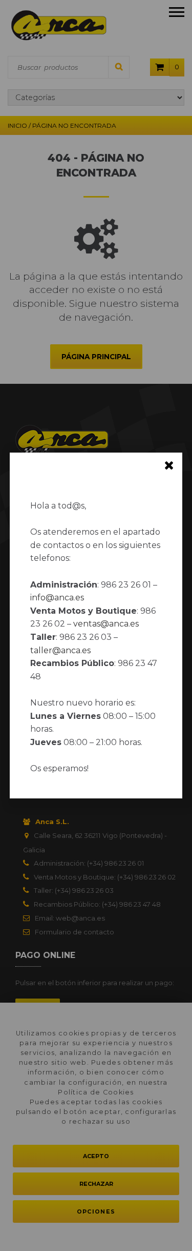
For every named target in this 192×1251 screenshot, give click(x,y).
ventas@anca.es (106, 624)
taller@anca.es (60, 650)
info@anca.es (57, 597)
